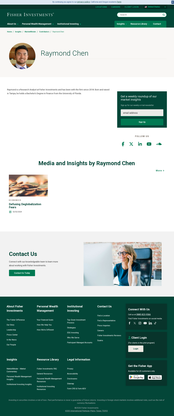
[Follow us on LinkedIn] (150, 323)
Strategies (71, 328)
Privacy (70, 369)
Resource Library (139, 24)
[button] (163, 15)
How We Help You (44, 325)
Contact (157, 24)
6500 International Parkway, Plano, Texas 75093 (86, 411)
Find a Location (103, 315)
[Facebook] (123, 145)
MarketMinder (30, 32)
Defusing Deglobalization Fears (25, 206)
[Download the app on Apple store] (155, 377)
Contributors (44, 32)
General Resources (45, 374)
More (159, 170)
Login (135, 349)
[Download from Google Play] (136, 377)
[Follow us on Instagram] (140, 323)
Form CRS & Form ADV (76, 388)
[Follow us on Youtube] (145, 323)
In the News (12, 340)
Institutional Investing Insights (19, 384)
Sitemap (70, 384)
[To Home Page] (30, 15)
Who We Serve (73, 337)
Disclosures (72, 379)
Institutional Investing (68, 24)
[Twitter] (131, 145)
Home (9, 32)
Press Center (12, 335)
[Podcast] (159, 145)
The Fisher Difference (16, 320)
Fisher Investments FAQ (47, 369)
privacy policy (83, 2)
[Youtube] (149, 145)
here (119, 2)
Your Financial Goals (45, 320)
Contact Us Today (22, 273)
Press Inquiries (103, 325)
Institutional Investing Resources (46, 387)
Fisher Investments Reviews (109, 335)
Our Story (10, 325)
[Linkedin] (140, 145)
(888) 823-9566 (143, 314)
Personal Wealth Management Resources (49, 380)
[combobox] (142, 14)
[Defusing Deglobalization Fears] (28, 196)
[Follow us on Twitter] (134, 323)
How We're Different (45, 330)
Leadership (11, 330)
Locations (101, 7)
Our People (11, 345)
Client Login (132, 7)
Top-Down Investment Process (76, 321)
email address (130, 112)
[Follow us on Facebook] (129, 323)
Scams (100, 340)
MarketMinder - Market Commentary (16, 370)
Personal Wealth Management (36, 24)
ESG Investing (73, 333)
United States (154, 7)
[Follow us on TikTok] (155, 323)
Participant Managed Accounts (79, 342)
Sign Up (142, 122)
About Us (11, 24)
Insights (121, 24)
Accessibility (72, 374)
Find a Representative (106, 320)
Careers (115, 7)
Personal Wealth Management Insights (19, 378)
